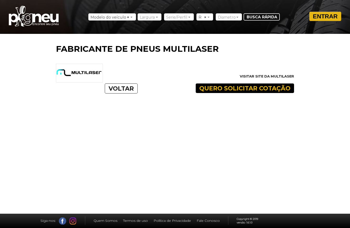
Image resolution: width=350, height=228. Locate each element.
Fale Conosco (208, 220)
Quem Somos (105, 220)
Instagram (73, 221)
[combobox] (112, 17)
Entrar (325, 16)
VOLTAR (121, 88)
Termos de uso (135, 220)
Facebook (62, 221)
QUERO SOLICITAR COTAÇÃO (244, 88)
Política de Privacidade (172, 220)
